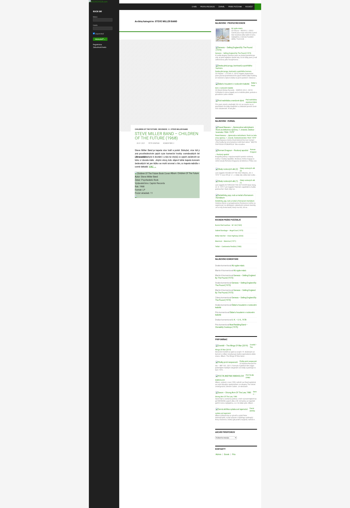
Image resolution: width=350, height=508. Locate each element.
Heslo (95, 25)
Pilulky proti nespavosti (248, 361)
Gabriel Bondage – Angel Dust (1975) (229, 230)
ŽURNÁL (221, 7)
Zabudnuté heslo (99, 47)
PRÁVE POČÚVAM (235, 7)
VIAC (152, 166)
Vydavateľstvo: (142, 183)
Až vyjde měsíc (237, 28)
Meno (95, 17)
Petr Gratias (153, 143)
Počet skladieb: (142, 193)
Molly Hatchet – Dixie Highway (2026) (229, 236)
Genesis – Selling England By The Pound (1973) (233, 53)
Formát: (138, 190)
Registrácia (97, 45)
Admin (218, 454)
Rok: (137, 186)
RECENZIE (162, 129)
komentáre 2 (168, 143)
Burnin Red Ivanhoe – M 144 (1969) (228, 225)
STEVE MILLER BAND (179, 129)
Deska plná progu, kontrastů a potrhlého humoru (233, 71)
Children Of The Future (146, 129)
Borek (226, 454)
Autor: (138, 176)
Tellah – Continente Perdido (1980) (228, 247)
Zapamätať (99, 34)
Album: (173, 173)
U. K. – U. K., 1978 (239, 320)
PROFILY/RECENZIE (207, 7)
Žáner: (138, 180)
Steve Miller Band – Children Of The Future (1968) (166, 136)
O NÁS (194, 7)
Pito (234, 454)
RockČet (249, 7)
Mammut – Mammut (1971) (225, 241)
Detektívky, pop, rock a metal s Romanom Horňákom (234, 201)
